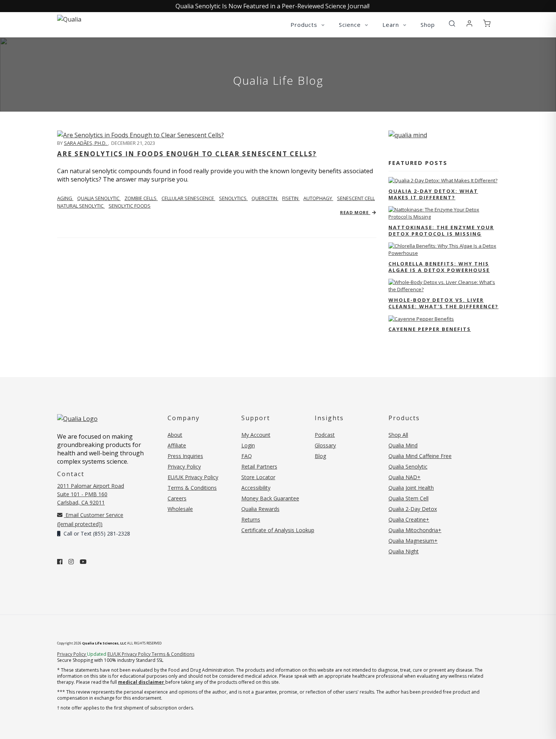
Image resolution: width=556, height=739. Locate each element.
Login (248, 445)
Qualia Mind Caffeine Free (420, 456)
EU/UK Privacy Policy (193, 477)
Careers (177, 498)
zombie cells (141, 198)
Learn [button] (391, 24)
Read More (355, 212)
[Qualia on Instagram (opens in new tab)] (71, 561)
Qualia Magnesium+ (413, 540)
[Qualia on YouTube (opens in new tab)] (83, 561)
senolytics (233, 198)
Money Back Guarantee (270, 498)
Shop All (398, 434)
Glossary (325, 445)
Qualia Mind (403, 445)
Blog (320, 456)
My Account (255, 434)
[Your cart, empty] (487, 24)
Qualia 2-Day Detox (412, 508)
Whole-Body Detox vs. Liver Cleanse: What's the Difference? (443, 303)
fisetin (291, 198)
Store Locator (258, 477)
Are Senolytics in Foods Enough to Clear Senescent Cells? (187, 153)
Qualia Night (403, 551)
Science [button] (351, 24)
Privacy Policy (184, 466)
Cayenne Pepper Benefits (429, 329)
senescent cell (356, 198)
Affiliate (177, 445)
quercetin (265, 198)
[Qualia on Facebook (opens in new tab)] (59, 561)
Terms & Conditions (192, 487)
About (175, 434)
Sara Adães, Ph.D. (86, 143)
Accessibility (255, 487)
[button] (452, 24)
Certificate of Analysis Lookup (277, 530)
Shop (428, 24)
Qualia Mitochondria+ (414, 530)
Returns (250, 519)
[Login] (469, 23)
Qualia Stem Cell (408, 498)
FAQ (246, 456)
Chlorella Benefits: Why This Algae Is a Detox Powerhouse (439, 266)
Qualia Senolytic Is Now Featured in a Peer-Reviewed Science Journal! (272, 6)
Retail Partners (259, 466)
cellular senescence (188, 198)
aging (65, 198)
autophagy (318, 198)
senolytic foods (130, 205)
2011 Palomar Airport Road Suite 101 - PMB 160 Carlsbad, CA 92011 (90, 494)
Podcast (325, 434)
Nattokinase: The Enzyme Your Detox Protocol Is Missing (441, 230)
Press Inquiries (185, 456)
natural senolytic (81, 205)
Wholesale (180, 508)
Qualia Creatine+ (408, 519)
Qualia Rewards (260, 508)
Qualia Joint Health (411, 487)
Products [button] (304, 24)
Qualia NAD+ (404, 477)
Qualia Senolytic (99, 198)
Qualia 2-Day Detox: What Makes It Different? (433, 194)
